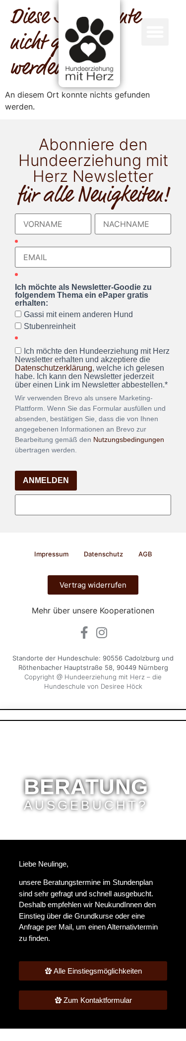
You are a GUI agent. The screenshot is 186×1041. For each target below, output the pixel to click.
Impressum (51, 554)
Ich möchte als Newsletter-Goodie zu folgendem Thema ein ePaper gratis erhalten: (83, 295)
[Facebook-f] (84, 632)
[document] (93, 876)
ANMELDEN (46, 480)
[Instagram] (102, 632)
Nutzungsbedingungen (128, 439)
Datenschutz (103, 554)
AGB (145, 554)
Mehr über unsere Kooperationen (93, 610)
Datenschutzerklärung (53, 368)
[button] (155, 32)
